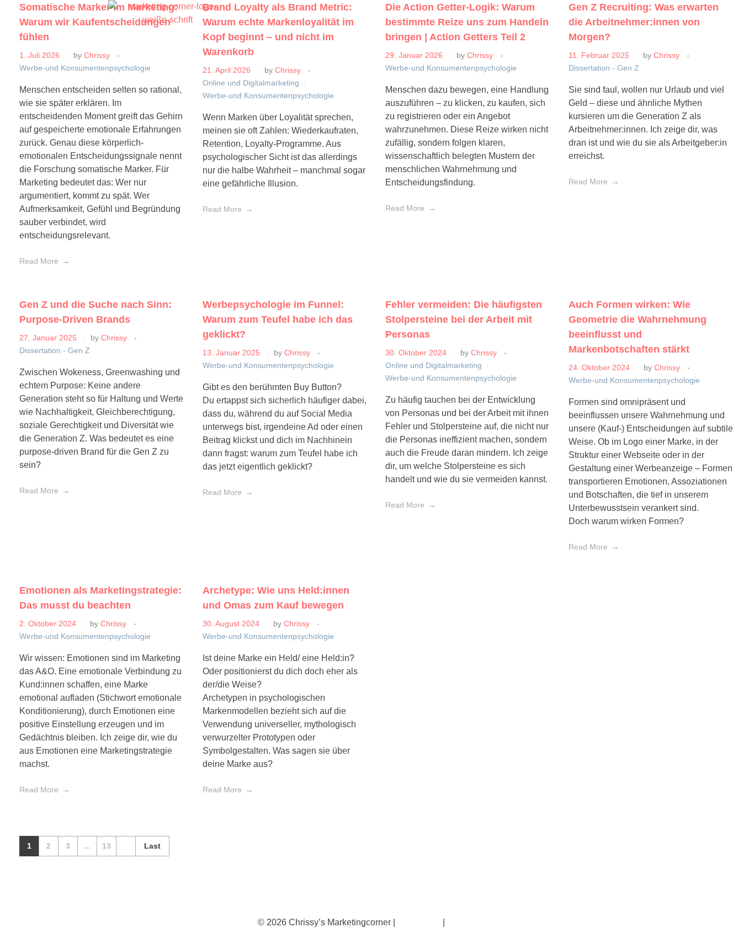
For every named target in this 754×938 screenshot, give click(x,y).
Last (152, 846)
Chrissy (289, 70)
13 (106, 846)
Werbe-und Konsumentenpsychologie (85, 67)
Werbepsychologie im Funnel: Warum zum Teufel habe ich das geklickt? (278, 319)
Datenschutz (471, 922)
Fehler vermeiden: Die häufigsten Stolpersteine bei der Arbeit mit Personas (463, 319)
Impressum (418, 922)
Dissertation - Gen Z (604, 67)
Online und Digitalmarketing (251, 82)
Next (125, 846)
